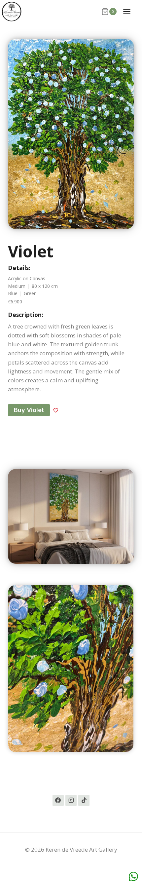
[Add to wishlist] (55, 410)
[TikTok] (83, 800)
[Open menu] (130, 11)
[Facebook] (58, 800)
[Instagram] (71, 800)
